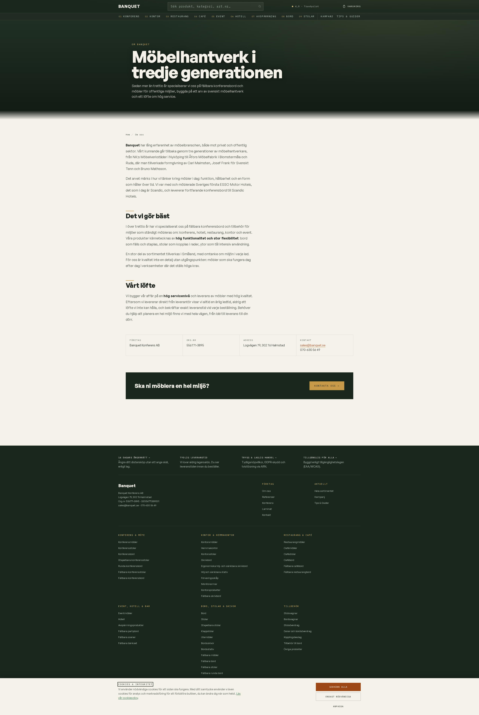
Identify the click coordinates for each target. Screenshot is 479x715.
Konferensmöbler (128, 542)
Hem (128, 134)
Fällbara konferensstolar (132, 571)
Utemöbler (207, 637)
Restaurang (177, 16)
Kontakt (266, 514)
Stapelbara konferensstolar (133, 559)
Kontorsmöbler (209, 542)
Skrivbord (206, 559)
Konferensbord (126, 553)
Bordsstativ (207, 649)
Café (200, 16)
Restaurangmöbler (294, 542)
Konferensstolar (127, 548)
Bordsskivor (207, 643)
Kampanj (327, 16)
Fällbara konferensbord (131, 577)
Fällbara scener (127, 637)
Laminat (267, 508)
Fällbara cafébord (293, 565)
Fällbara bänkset (127, 643)
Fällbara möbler (210, 655)
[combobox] (215, 6)
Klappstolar (207, 631)
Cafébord (289, 559)
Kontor (153, 16)
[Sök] (259, 6)
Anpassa (338, 706)
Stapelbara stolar (211, 625)
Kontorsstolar (208, 553)
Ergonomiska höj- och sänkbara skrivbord (224, 565)
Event (218, 16)
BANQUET (129, 6)
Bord (288, 16)
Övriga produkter (293, 649)
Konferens (129, 16)
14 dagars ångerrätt (134, 457)
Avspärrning (264, 16)
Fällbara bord (208, 661)
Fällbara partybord (128, 631)
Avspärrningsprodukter (131, 625)
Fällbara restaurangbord (297, 571)
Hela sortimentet (324, 490)
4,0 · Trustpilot (307, 6)
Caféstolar (290, 553)
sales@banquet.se (312, 345)
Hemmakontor (209, 548)
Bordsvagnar (291, 619)
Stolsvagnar (291, 613)
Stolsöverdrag (291, 625)
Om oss (266, 490)
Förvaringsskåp (209, 577)
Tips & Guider (348, 16)
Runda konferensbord (130, 565)
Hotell (238, 16)
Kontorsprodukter (210, 589)
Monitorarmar (209, 583)
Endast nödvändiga (338, 696)
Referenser (268, 496)
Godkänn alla (338, 686)
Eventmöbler (125, 613)
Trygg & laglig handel (259, 457)
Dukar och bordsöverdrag (298, 631)
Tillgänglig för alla (320, 457)
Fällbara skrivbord (211, 595)
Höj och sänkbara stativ (214, 571)
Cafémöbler (290, 548)
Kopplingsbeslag (293, 637)
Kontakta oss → (326, 385)
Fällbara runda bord (212, 673)
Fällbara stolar (209, 667)
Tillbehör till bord (293, 643)
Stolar (307, 16)
